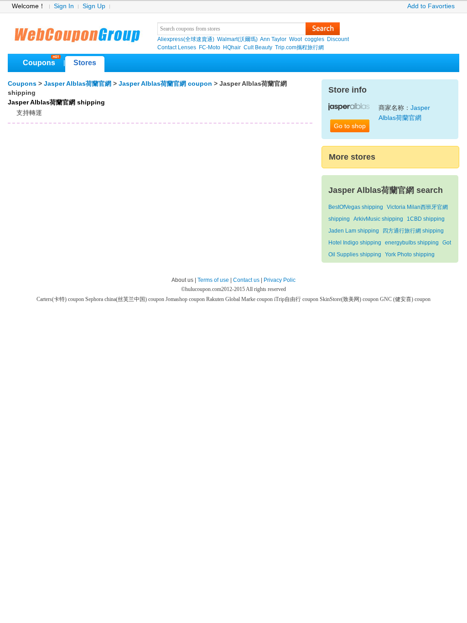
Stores (84, 63)
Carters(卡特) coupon (60, 299)
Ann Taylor (273, 39)
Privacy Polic (280, 280)
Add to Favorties (431, 6)
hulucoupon (77, 32)
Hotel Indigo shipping (354, 242)
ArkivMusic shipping (378, 219)
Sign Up (94, 6)
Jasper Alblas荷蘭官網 (77, 83)
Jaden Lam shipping (353, 231)
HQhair (232, 47)
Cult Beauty (258, 47)
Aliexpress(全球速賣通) (185, 39)
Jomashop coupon (186, 299)
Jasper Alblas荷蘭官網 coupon (165, 83)
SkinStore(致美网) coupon (350, 299)
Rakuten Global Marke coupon (240, 299)
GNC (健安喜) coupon (405, 299)
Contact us (246, 280)
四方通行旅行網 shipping (413, 231)
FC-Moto (209, 47)
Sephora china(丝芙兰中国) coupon (125, 299)
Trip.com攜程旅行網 (299, 47)
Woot (295, 39)
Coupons (39, 63)
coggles (314, 39)
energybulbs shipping (412, 242)
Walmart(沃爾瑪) (237, 39)
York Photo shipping (410, 254)
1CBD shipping (426, 219)
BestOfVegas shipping (355, 207)
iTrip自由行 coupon (297, 299)
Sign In (64, 6)
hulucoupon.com (203, 289)
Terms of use (213, 280)
